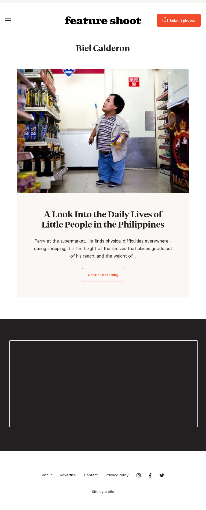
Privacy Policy (117, 475)
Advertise (68, 475)
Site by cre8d (103, 491)
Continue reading (103, 275)
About (47, 475)
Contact (91, 475)
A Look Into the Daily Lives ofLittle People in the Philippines (103, 219)
